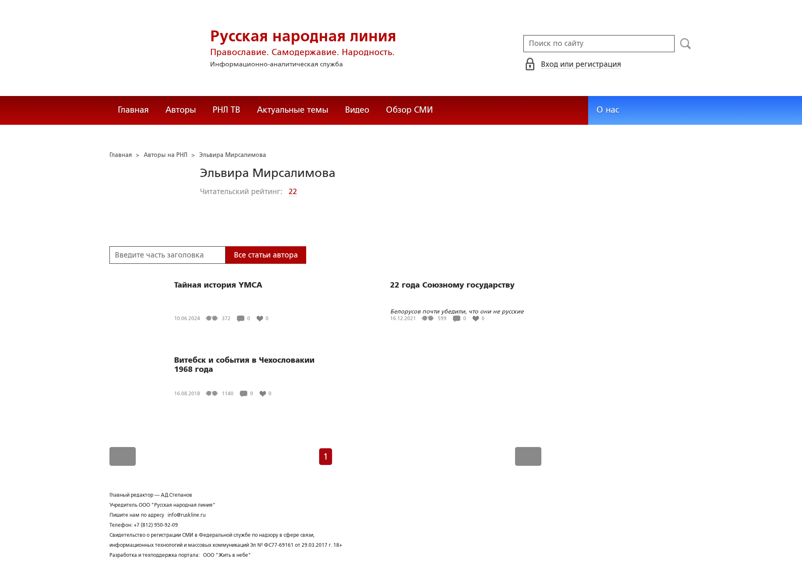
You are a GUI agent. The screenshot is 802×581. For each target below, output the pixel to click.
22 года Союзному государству (452, 285)
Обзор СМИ (409, 109)
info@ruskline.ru (187, 515)
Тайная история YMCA (218, 285)
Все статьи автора (266, 255)
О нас (607, 109)
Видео (357, 109)
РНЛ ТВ (226, 109)
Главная (133, 109)
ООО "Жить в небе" (227, 555)
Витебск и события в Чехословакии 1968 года (244, 365)
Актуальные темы (292, 109)
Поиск (686, 44)
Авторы (180, 109)
